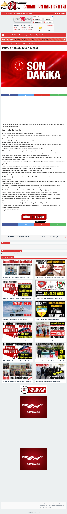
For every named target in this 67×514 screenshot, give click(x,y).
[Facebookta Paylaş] (9, 95)
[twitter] (57, 13)
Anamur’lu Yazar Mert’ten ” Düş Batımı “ (49, 237)
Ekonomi (21, 34)
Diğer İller (51, 30)
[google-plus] (59, 13)
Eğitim (32, 34)
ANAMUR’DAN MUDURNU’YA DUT (18, 237)
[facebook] (55, 13)
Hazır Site (29, 512)
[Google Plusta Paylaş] (42, 95)
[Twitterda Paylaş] (25, 95)
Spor (27, 34)
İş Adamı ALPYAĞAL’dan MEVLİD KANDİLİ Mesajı (33, 39)
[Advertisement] (34, 90)
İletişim (47, 19)
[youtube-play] (64, 13)
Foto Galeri (48, 22)
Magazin (38, 34)
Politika (14, 34)
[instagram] (62, 13)
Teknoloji (45, 34)
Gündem (8, 34)
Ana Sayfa (37, 19)
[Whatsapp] (58, 95)
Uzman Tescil (37, 512)
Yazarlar (52, 34)
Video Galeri (37, 22)
